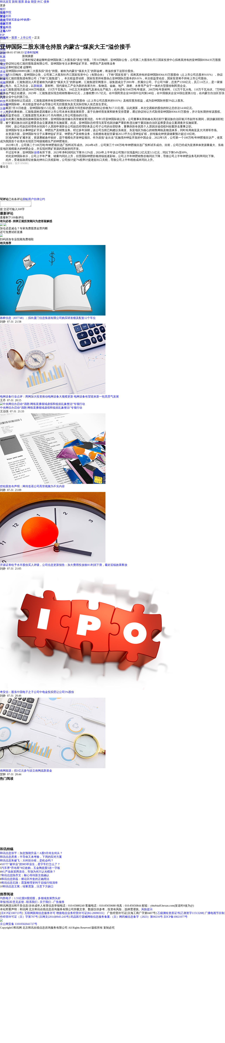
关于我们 (45, 901)
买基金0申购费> (21, 19)
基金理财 (5, 19)
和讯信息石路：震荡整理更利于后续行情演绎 (29, 882)
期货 (34, 1)
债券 (46, 1)
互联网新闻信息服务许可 (39, 913)
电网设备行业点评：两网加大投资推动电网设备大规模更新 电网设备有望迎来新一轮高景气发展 (59, 396)
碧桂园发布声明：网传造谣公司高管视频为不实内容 (32, 486)
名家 (3, 89)
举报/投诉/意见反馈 (12, 901)
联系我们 (31, 901)
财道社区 (5, 15)
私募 (3, 56)
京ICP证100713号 (11, 913)
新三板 (4, 75)
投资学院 (5, 12)
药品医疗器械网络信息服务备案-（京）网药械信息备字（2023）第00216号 (116, 916)
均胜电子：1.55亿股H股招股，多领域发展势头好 (30, 898)
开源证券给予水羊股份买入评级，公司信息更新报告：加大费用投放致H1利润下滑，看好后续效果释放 (63, 564)
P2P (2, 34)
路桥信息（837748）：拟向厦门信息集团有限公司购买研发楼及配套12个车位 (48, 317)
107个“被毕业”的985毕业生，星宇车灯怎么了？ (30, 864)
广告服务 (59, 901)
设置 (3, 119)
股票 (21, 1)
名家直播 (5, 23)
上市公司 (25, 37)
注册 (3, 108)
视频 (3, 82)
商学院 (4, 104)
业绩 (36, 152)
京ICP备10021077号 (175, 916)
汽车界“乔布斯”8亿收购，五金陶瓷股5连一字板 (30, 867)
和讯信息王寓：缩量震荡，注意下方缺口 (28, 886)
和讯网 (4, 37)
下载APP (5, 30)
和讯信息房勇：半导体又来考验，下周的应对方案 (31, 856)
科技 (3, 101)
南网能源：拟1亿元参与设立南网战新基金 (26, 770)
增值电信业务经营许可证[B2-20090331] (80, 913)
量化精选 (5, 27)
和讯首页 (5, 1)
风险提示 (147, 909)
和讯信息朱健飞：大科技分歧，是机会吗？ (26, 860)
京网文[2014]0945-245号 (54, 916)
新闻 (15, 1)
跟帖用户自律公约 (33, 199)
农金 (3, 71)
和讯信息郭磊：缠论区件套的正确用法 (25, 878)
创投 (3, 60)
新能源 (38, 85)
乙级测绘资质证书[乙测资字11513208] (180, 913)
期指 (3, 67)
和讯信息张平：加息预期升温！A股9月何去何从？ (31, 853)
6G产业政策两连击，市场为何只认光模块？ (28, 871)
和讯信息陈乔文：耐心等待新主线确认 (25, 875)
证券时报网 (31, 52)
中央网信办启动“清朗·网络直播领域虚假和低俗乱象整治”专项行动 (41, 407)
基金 (27, 1)
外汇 (40, 1)
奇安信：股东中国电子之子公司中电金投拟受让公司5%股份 (37, 691)
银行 (3, 9)
